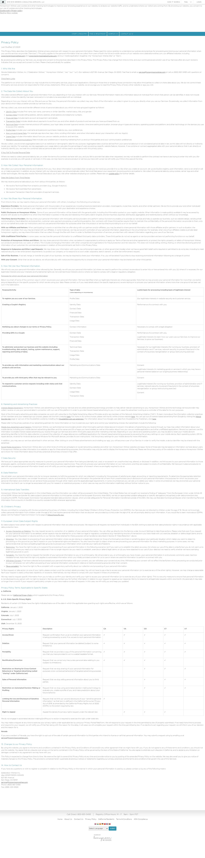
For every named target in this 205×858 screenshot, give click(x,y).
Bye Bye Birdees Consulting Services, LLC (25, 2)
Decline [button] (3, 13)
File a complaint (12, 566)
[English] (95, 824)
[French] (107, 824)
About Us (68, 819)
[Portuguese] (110, 824)
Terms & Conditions (124, 819)
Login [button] (199, 2)
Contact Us (126, 34)
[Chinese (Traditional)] (105, 824)
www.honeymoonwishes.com (13, 56)
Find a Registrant (98, 34)
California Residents (106, 819)
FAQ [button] (186, 2)
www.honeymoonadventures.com (43, 56)
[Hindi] (98, 824)
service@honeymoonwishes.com (152, 72)
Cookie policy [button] (5, 11)
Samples (112, 34)
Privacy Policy (90, 819)
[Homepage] (3, 2)
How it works (173, 2)
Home (60, 819)
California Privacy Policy (23, 595)
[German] (102, 824)
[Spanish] (100, 824)
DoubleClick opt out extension (71, 419)
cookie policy (114, 174)
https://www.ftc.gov (55, 515)
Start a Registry (79, 34)
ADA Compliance (141, 819)
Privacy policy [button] (16, 11)
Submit (112, 828)
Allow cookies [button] (12, 13)
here (68, 416)
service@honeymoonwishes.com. (14, 738)
